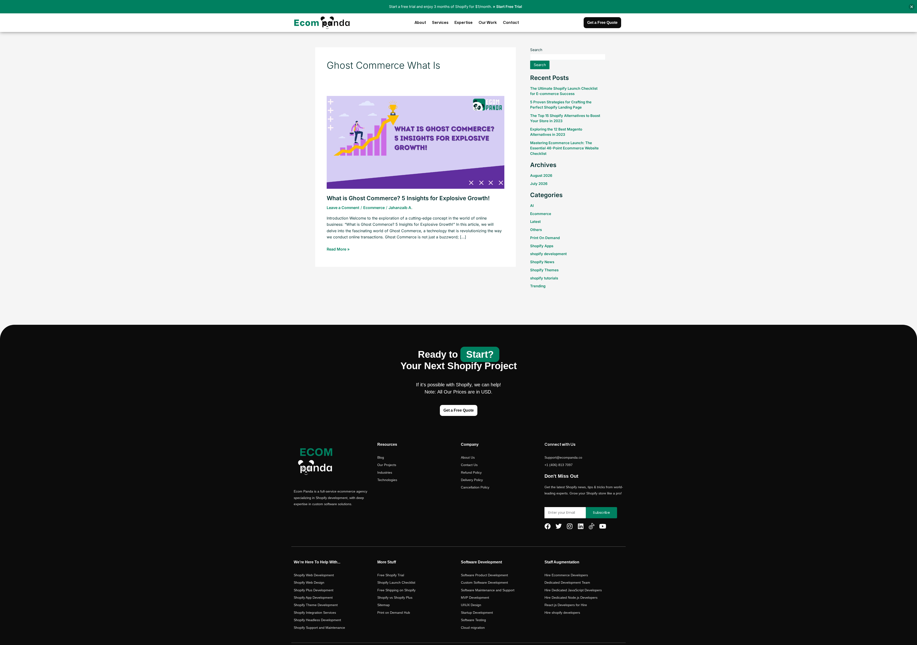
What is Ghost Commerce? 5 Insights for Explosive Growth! (408, 198)
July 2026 (539, 183)
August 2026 (541, 175)
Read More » (338, 249)
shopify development (548, 254)
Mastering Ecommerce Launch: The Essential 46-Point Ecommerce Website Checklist (564, 148)
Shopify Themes (544, 270)
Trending (537, 286)
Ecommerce (374, 207)
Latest (535, 221)
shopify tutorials (544, 278)
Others (536, 229)
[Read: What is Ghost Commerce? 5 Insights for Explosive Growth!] (415, 142)
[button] (912, 7)
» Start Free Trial (507, 6)
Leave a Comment (343, 207)
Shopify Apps (541, 246)
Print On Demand (545, 238)
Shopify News (542, 262)
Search (536, 49)
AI (532, 205)
